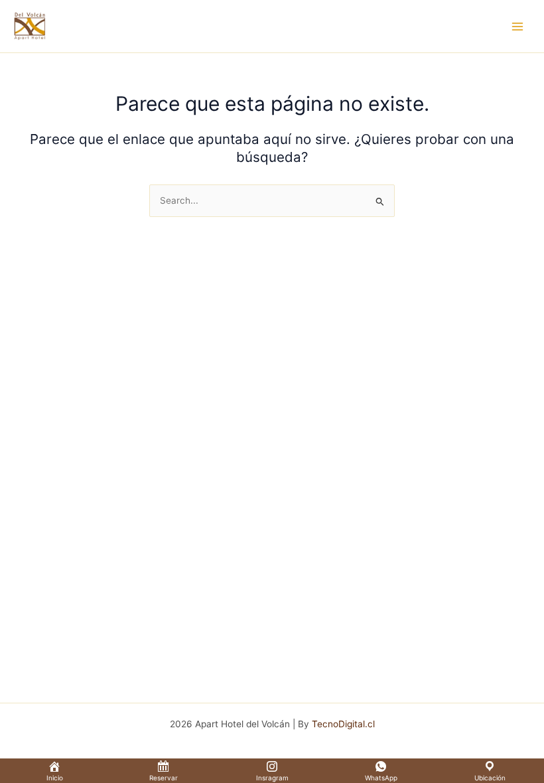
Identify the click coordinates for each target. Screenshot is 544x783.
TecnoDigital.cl (343, 724)
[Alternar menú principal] (517, 26)
